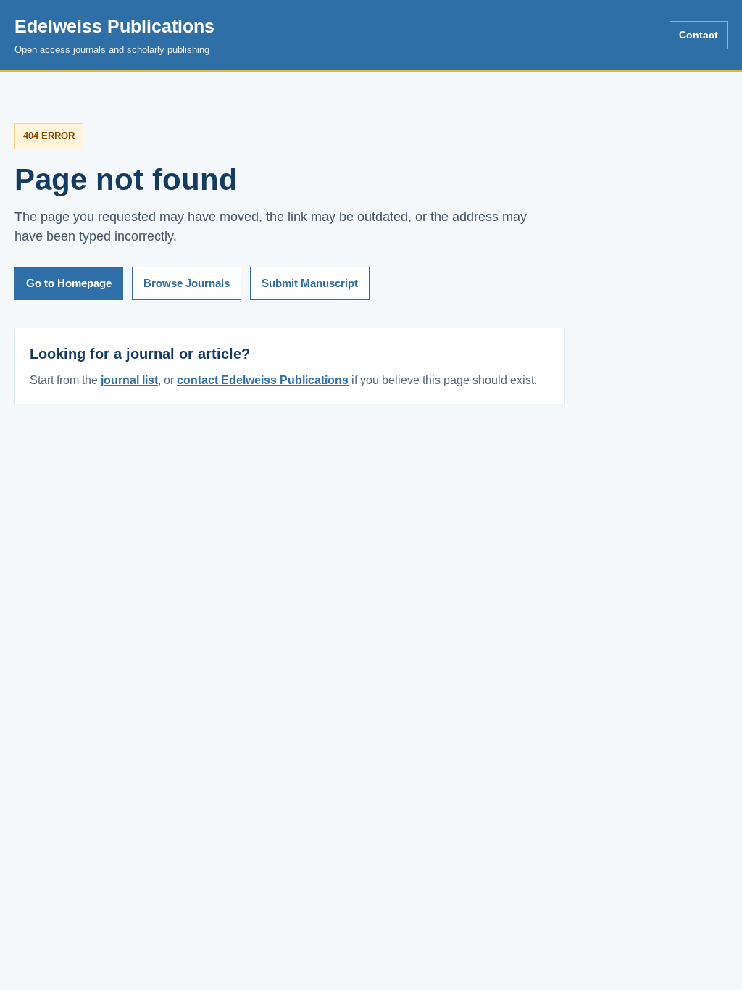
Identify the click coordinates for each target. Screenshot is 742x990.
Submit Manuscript (310, 283)
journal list (129, 380)
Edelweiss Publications (114, 35)
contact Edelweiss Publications (263, 380)
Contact (698, 35)
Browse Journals (186, 283)
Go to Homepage (69, 283)
